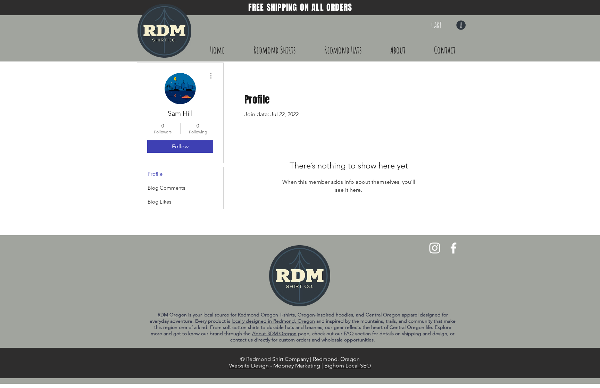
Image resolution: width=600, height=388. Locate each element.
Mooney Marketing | (298, 365)
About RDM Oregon (274, 333)
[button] (448, 25)
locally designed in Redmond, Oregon (273, 321)
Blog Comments (166, 187)
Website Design (249, 365)
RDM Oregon (172, 315)
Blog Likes (159, 201)
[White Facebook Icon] (453, 248)
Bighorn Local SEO (347, 365)
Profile (155, 174)
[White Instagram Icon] (434, 248)
